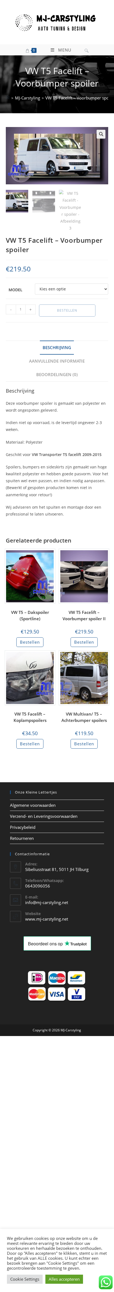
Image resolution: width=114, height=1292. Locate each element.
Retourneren (22, 838)
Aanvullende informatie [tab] (57, 361)
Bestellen (67, 310)
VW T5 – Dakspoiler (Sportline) (30, 615)
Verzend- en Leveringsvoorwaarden (43, 816)
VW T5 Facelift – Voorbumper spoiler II (84, 615)
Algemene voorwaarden (33, 805)
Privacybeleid (22, 827)
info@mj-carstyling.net (46, 902)
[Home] (8, 98)
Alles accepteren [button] (64, 1279)
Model (15, 289)
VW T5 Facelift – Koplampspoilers (30, 717)
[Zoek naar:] (87, 49)
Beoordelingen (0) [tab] (57, 374)
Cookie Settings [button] (24, 1279)
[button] (101, 134)
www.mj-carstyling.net (46, 919)
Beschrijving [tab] (57, 347)
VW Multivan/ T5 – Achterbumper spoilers (84, 717)
